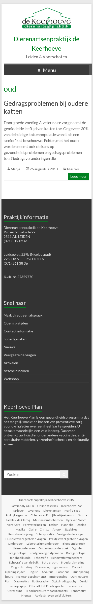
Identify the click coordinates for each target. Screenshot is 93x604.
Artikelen (11, 363)
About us (47, 572)
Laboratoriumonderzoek (43, 543)
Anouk (57, 529)
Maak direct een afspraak (23, 315)
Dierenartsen (52, 510)
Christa (44, 529)
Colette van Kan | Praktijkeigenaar (53, 515)
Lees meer (78, 176)
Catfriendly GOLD (22, 506)
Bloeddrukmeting (72, 562)
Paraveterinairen (34, 525)
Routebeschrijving (20, 534)
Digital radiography (64, 581)
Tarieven (19, 510)
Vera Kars (13, 525)
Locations (63, 572)
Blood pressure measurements (47, 591)
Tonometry (78, 591)
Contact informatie (18, 331)
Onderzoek (15, 543)
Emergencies (58, 576)
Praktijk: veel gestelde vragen (68, 539)
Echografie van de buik (23, 562)
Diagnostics (21, 581)
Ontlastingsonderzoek (53, 548)
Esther (53, 525)
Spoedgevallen (15, 339)
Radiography (40, 581)
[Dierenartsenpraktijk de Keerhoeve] (46, 9)
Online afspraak (47, 506)
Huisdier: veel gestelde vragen (25, 539)
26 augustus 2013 (44, 169)
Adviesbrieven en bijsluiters (53, 595)
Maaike (20, 529)
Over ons (34, 510)
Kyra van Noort (76, 520)
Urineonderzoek (24, 548)
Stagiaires (70, 529)
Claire (32, 529)
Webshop (11, 379)
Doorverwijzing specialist (52, 567)
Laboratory (75, 586)
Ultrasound (15, 591)
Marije (15, 169)
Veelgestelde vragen (20, 355)
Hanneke (67, 525)
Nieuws (73, 169)
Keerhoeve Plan (72, 506)
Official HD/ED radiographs (46, 586)
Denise (81, 525)
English (33, 572)
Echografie (41, 558)
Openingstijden (16, 323)
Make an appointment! (31, 576)
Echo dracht (50, 562)
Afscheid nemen (16, 371)
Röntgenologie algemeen (46, 553)
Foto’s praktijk (45, 534)
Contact (77, 567)
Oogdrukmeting (21, 567)
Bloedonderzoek (73, 543)
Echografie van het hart (66, 558)
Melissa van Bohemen (48, 520)
